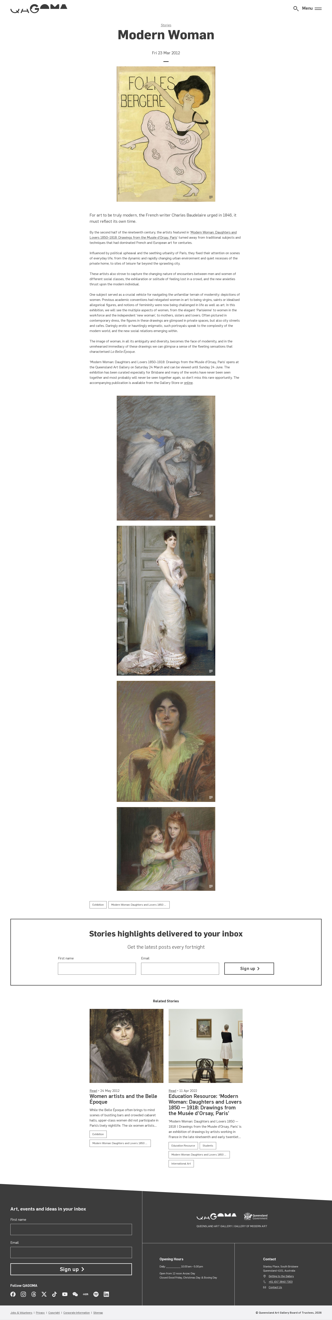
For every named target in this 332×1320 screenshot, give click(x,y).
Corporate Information (76, 1312)
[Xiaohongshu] (85, 1294)
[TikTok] (54, 1294)
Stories (166, 25)
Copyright (54, 1312)
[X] (44, 1294)
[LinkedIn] (106, 1294)
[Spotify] (96, 1294)
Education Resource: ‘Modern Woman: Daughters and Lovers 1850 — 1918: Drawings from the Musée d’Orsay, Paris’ (205, 1104)
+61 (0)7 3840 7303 (281, 1281)
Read (93, 1091)
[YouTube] (64, 1294)
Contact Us (275, 1287)
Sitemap (98, 1312)
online (188, 383)
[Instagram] (23, 1294)
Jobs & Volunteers (21, 1312)
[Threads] (33, 1294)
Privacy (40, 1312)
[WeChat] (75, 1294)
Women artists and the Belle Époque (123, 1099)
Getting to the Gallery (281, 1276)
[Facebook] (13, 1294)
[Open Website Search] (296, 8)
